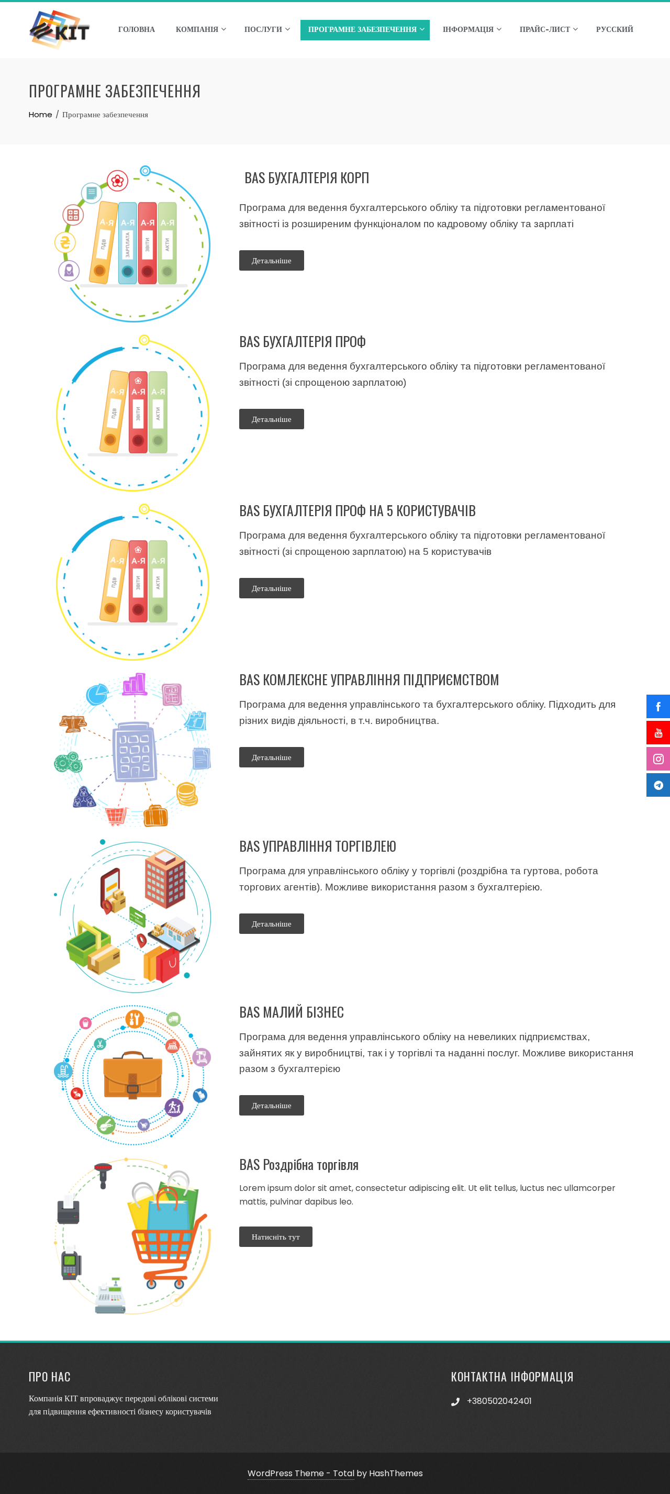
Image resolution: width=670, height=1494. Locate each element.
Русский (614, 30)
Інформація (468, 30)
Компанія (197, 30)
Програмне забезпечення (362, 30)
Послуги (263, 30)
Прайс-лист (545, 30)
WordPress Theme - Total (301, 1473)
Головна (136, 30)
